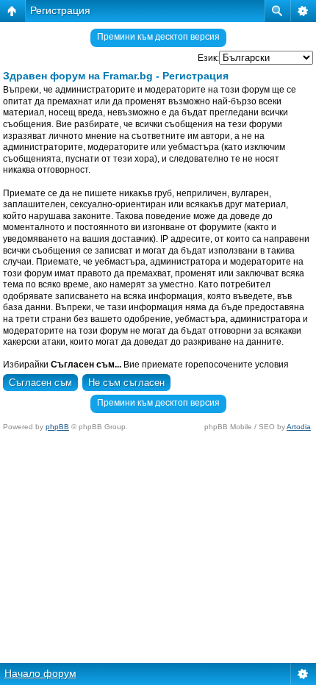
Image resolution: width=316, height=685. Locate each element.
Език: (208, 58)
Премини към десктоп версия (158, 37)
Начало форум (40, 673)
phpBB (57, 427)
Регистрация (60, 10)
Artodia (299, 427)
